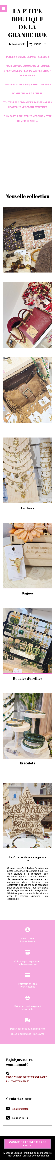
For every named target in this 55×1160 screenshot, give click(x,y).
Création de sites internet (36, 1155)
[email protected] (20, 1108)
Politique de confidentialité (38, 1152)
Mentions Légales (12, 1152)
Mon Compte (14, 1155)
